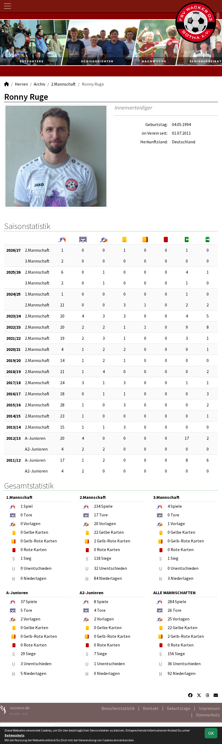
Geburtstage (178, 708)
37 (23, 601)
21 (62, 305)
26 (170, 610)
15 (62, 427)
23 (62, 416)
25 (170, 619)
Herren (21, 84)
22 (96, 532)
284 (171, 601)
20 (62, 316)
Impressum (209, 708)
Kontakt (151, 708)
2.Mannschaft (63, 84)
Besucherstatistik (118, 708)
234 (97, 506)
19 (62, 338)
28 (62, 404)
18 (62, 393)
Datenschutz (208, 714)
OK (211, 733)
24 (62, 382)
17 (187, 438)
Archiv (39, 84)
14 (62, 360)
